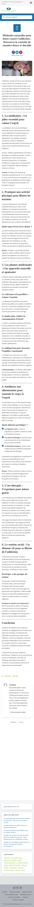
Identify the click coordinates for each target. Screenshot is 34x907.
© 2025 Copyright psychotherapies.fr (11, 904)
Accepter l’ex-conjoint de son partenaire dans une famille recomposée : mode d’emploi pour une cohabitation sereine (16, 837)
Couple (19, 860)
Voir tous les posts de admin (17, 712)
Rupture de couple (20, 870)
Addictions (8, 676)
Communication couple (16, 858)
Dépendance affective (22, 863)
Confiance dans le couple (10, 860)
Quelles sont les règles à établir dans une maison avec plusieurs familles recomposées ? (16, 844)
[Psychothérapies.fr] (9, 9)
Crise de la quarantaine (9, 863)
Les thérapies (13, 867)
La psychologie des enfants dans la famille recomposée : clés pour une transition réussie (17, 820)
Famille (6, 865)
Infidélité (6, 867)
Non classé (15, 676)
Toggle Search (11, 17)
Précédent (13, 722)
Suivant (21, 722)
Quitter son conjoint (9, 870)
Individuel (24, 865)
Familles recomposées (14, 865)
